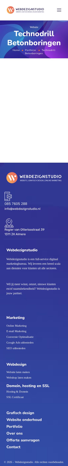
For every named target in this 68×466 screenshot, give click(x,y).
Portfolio (30, 50)
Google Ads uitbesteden (19, 342)
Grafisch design (20, 412)
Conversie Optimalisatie (19, 336)
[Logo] (25, 10)
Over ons (14, 433)
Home (16, 50)
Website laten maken (18, 371)
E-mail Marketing (16, 331)
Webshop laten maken (18, 377)
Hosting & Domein (17, 391)
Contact (13, 447)
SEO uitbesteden (16, 348)
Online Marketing (16, 325)
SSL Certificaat (15, 397)
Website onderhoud (24, 419)
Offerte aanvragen (22, 440)
